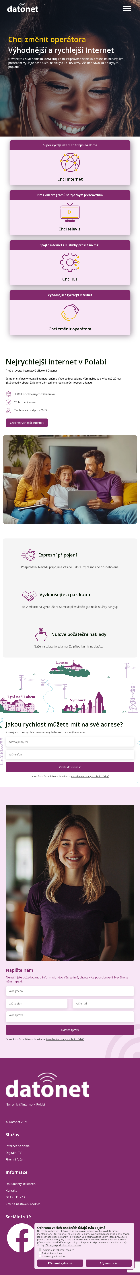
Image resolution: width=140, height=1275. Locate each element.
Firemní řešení (15, 1159)
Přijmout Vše (109, 1263)
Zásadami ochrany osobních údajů (90, 776)
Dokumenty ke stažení (21, 1184)
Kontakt (11, 1191)
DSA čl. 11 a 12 (15, 1197)
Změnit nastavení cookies (23, 1204)
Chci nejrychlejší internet (27, 423)
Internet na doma (18, 1146)
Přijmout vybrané (60, 1263)
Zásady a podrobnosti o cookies (63, 1245)
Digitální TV (14, 1153)
